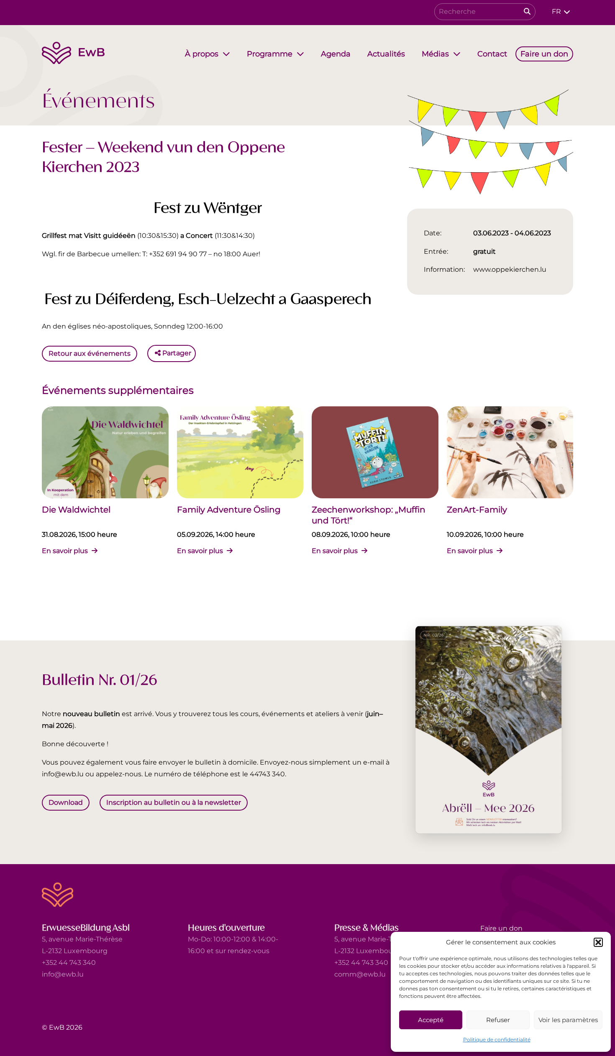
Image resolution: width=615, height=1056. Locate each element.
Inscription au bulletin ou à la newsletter (173, 802)
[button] (598, 942)
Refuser (498, 1020)
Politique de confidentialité (496, 1039)
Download (66, 802)
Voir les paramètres (568, 1020)
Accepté (430, 1020)
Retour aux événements (90, 353)
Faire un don (501, 928)
